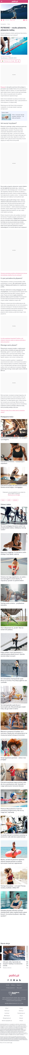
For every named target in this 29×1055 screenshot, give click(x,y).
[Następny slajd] (27, 953)
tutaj (11, 1042)
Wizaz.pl (21, 1018)
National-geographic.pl (7, 1020)
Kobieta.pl (21, 1010)
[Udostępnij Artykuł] (18, 61)
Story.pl (21, 1020)
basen (3, 500)
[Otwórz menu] (1, 1)
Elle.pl (6, 1008)
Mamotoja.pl (7, 1015)
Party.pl (21, 1008)
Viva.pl (21, 1015)
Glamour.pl (6, 1010)
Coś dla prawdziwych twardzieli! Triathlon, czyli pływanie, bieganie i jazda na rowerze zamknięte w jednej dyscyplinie (13, 340)
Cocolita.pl (7, 1013)
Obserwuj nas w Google (9, 61)
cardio (8, 500)
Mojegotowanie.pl (7, 1018)
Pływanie (3, 87)
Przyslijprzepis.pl (21, 1013)
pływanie (15, 500)
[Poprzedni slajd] (1, 953)
